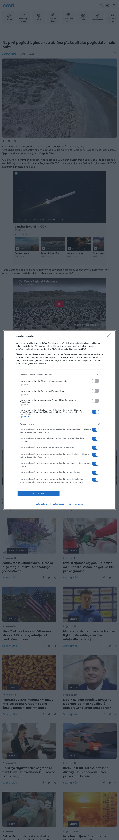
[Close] (109, 336)
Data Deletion (42, 504)
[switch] (95, 381)
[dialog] (59, 420)
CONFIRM (38, 494)
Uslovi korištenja (75, 504)
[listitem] (59, 374)
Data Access (58, 504)
